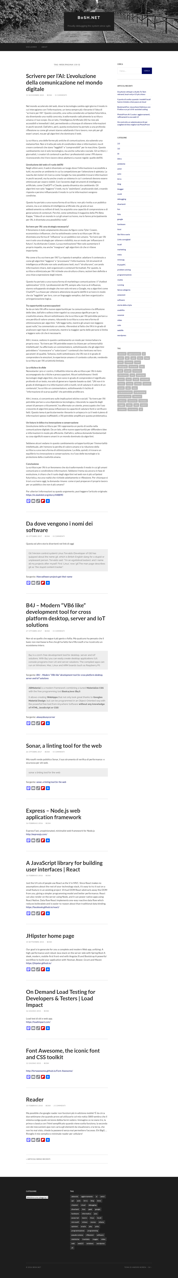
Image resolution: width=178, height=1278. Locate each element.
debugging (121, 199)
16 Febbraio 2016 (34, 823)
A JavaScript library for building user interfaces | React (64, 866)
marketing (121, 249)
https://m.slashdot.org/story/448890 (44, 494)
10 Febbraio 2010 (34, 1106)
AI (118, 153)
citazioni (129, 362)
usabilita (120, 310)
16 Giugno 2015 (33, 1011)
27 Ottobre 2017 (34, 631)
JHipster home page (50, 936)
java (132, 375)
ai (143, 354)
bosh (49, 95)
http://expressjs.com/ (36, 834)
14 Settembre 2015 (35, 942)
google (120, 219)
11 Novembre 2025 (35, 95)
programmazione (124, 275)
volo (119, 325)
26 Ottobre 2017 (34, 752)
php (128, 388)
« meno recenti (38, 1159)
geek (120, 371)
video (119, 320)
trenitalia (143, 401)
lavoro (121, 379)
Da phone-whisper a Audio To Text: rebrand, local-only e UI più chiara (131, 93)
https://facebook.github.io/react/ (42, 907)
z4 (141, 409)
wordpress (121, 335)
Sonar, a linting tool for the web (64, 745)
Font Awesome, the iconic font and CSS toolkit (63, 1053)
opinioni (147, 384)
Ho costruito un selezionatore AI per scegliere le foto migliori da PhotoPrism (133, 123)
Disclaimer (31, 47)
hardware (121, 224)
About (44, 47)
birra (119, 179)
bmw (120, 362)
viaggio (121, 405)
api (127, 358)
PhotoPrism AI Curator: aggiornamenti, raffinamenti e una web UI (133, 115)
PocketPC (121, 265)
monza (129, 384)
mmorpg (120, 259)
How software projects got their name (54, 576)
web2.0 (144, 405)
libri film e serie (123, 234)
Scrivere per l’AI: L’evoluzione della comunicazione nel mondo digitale (64, 82)
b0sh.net (89, 17)
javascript (140, 375)
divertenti (121, 204)
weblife (120, 330)
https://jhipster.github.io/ (38, 963)
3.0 (118, 148)
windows (122, 409)
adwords (122, 354)
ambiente (121, 164)
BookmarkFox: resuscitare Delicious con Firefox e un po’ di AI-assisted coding (134, 108)
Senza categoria (123, 290)
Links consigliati (124, 239)
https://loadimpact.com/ (38, 1022)
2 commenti (60, 1106)
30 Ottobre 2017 (34, 536)
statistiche (132, 401)
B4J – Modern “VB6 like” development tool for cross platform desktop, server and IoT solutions (65, 615)
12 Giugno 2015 (33, 1063)
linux (129, 379)
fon (118, 209)
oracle (121, 388)
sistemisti (121, 295)
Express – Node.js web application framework (53, 813)
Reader (35, 1099)
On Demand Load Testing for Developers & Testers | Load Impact (60, 998)
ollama (137, 384)
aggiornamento (134, 354)
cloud (137, 362)
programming (140, 392)
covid (119, 194)
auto (119, 174)
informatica (123, 375)
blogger (120, 189)
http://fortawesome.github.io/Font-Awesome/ (49, 1070)
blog (119, 184)
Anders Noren (139, 1267)
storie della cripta (124, 305)
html (119, 229)
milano (121, 384)
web (136, 405)
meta (119, 254)
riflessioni (137, 396)
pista (134, 388)
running (120, 285)
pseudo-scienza (124, 396)
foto (119, 214)
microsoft (145, 379)
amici (119, 169)
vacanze (120, 315)
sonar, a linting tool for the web (51, 782)
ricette (120, 280)
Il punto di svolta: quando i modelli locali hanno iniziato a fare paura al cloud (134, 100)
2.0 (118, 143)
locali (119, 244)
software (121, 300)
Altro (119, 159)
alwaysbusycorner (45, 717)
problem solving (124, 269)
